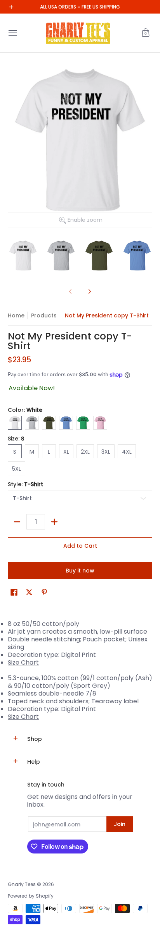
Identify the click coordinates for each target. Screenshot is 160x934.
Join (119, 824)
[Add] (54, 522)
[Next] (89, 291)
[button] (145, 33)
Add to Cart (80, 546)
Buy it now (80, 570)
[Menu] (12, 33)
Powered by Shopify (31, 896)
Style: (25, 484)
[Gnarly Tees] (78, 32)
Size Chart (23, 662)
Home (16, 315)
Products (44, 315)
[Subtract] (17, 522)
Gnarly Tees (22, 884)
